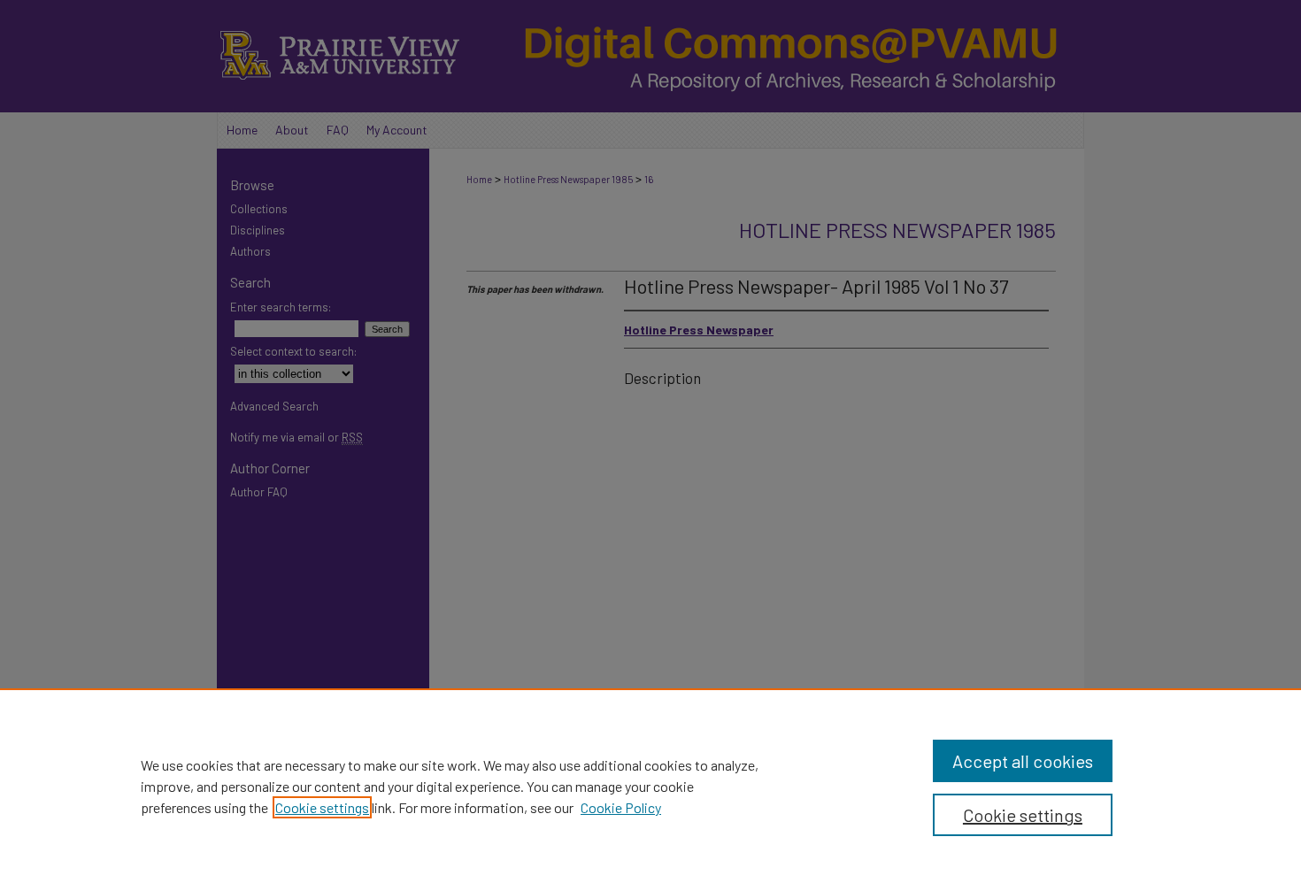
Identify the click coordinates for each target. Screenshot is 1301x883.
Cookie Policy (621, 807)
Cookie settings (322, 807)
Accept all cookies (1022, 761)
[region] (650, 785)
